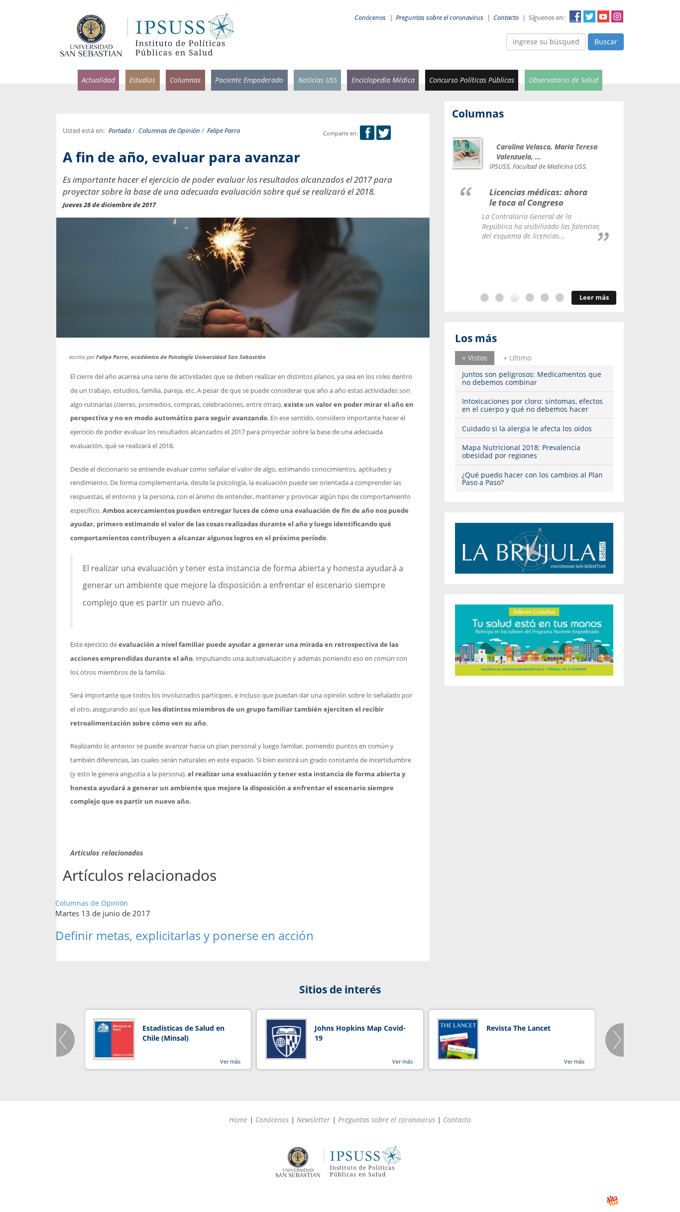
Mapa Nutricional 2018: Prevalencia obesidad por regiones (521, 451)
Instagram (617, 16)
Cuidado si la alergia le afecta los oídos (527, 428)
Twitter (589, 16)
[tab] (474, 358)
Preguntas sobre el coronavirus (439, 17)
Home (238, 1119)
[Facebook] (367, 133)
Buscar (605, 41)
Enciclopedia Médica (383, 80)
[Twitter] (383, 133)
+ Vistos (474, 358)
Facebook (575, 16)
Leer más (594, 297)
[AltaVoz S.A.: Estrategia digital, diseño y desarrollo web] (612, 1201)
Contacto (506, 17)
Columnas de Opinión (169, 130)
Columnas (185, 80)
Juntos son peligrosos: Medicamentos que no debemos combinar (531, 377)
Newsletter (313, 1119)
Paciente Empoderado (249, 80)
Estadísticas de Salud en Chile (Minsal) (183, 1033)
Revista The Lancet (518, 1028)
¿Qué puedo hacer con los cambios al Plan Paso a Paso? (532, 478)
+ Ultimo (517, 358)
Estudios (142, 80)
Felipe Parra (223, 130)
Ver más (230, 1061)
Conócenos (370, 17)
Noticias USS (317, 80)
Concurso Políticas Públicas (471, 80)
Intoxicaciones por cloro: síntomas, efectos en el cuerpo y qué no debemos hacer (532, 404)
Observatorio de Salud (563, 80)
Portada (120, 130)
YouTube (603, 16)
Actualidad (98, 80)
